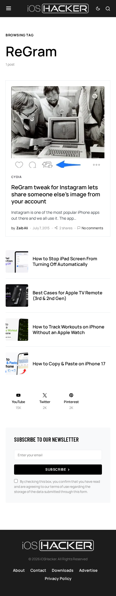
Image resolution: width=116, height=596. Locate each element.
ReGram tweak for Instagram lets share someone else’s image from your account (55, 194)
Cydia (16, 177)
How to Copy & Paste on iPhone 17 (69, 364)
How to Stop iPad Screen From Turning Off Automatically (65, 261)
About (19, 570)
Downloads (62, 570)
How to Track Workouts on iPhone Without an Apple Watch (68, 329)
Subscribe (55, 469)
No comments (92, 228)
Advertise (88, 570)
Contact (38, 570)
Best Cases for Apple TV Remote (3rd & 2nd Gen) (67, 295)
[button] (9, 8)
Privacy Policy (58, 578)
